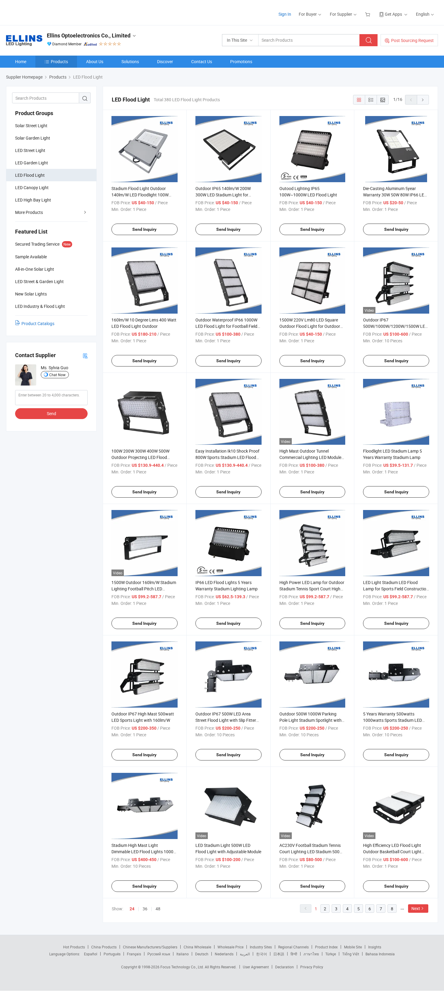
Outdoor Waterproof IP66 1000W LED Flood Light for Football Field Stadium (226, 326)
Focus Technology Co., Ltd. (182, 966)
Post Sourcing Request (412, 40)
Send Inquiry (144, 229)
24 (132, 908)
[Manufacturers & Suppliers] (45, 12)
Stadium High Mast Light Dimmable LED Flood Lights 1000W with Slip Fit (144, 851)
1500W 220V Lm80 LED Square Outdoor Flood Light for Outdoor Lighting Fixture (309, 326)
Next (415, 908)
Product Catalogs (37, 323)
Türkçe (330, 953)
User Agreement (256, 966)
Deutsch (201, 953)
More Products (29, 212)
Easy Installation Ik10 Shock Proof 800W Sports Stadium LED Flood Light (227, 457)
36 (145, 909)
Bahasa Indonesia (380, 953)
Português (112, 953)
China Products (104, 946)
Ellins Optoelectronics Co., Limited (88, 35)
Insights (374, 946)
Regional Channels (293, 946)
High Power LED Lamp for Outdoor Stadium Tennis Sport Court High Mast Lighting (311, 588)
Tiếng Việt (350, 953)
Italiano (182, 953)
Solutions (130, 61)
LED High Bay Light (33, 200)
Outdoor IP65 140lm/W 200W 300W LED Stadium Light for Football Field (223, 195)
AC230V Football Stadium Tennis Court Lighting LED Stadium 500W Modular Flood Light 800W (311, 851)
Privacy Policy (311, 966)
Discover (165, 61)
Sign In (284, 14)
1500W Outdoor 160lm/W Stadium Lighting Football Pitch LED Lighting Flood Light (143, 588)
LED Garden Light (31, 163)
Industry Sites (261, 946)
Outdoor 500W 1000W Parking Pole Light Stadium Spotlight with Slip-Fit (310, 720)
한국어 (261, 953)
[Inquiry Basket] (368, 14)
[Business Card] (85, 355)
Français (134, 953)
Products (59, 61)
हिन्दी (294, 953)
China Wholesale (197, 946)
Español (90, 953)
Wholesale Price (230, 946)
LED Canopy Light (32, 187)
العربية (245, 953)
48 (158, 909)
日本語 (278, 953)
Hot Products (74, 946)
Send (51, 413)
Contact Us (201, 61)
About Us (94, 61)
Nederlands (224, 953)
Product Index (326, 946)
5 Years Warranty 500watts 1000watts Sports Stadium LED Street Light (392, 720)
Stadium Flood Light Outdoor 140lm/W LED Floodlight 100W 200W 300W (140, 195)
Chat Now (57, 374)
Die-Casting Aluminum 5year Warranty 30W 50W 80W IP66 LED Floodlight (395, 195)
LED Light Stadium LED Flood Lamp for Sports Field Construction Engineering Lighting (396, 588)
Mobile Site (353, 946)
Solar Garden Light (32, 138)
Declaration (284, 966)
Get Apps (393, 14)
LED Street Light (30, 150)
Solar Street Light (31, 125)
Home (20, 61)
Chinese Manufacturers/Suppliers (150, 946)
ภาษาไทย (311, 953)
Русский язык (158, 953)
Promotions (241, 61)
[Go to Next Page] (423, 99)
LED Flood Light (30, 175)
